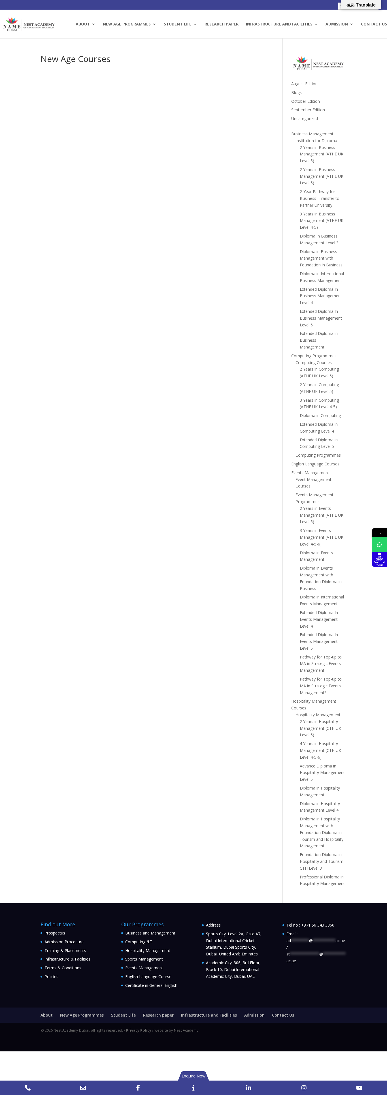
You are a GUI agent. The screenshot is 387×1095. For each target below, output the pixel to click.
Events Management (310, 472)
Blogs (296, 92)
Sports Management (144, 959)
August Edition (304, 83)
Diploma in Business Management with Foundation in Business (321, 258)
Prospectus (54, 933)
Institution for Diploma (316, 140)
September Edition (308, 109)
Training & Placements (65, 950)
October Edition (305, 101)
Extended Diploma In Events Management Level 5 (319, 641)
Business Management (312, 133)
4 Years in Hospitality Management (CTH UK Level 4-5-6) (320, 750)
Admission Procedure (64, 941)
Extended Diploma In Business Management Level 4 (321, 295)
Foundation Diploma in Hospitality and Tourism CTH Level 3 (321, 861)
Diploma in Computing (320, 415)
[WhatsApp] (379, 544)
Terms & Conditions (62, 967)
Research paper (222, 24)
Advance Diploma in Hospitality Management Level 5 (322, 772)
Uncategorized (304, 118)
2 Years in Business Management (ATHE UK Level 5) (321, 154)
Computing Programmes (314, 355)
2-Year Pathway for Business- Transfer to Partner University (319, 198)
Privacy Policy (138, 1030)
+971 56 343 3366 (317, 925)
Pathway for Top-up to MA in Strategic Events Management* (321, 685)
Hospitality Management (318, 714)
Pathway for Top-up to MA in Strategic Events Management (321, 663)
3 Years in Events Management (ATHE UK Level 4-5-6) (321, 537)
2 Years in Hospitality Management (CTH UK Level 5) (320, 728)
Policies (51, 976)
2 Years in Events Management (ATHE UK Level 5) (321, 515)
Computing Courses (313, 362)
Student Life (178, 24)
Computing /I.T (138, 941)
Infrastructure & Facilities (67, 959)
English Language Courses (315, 464)
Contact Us (374, 24)
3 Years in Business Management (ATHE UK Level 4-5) (321, 220)
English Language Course (148, 976)
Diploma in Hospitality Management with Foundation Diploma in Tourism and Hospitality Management (321, 832)
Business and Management (150, 933)
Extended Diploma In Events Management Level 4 (319, 619)
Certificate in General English (151, 985)
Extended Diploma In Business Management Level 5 (321, 318)
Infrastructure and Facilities (279, 24)
